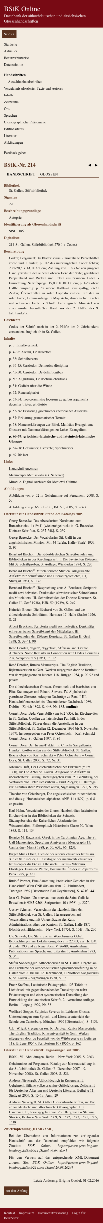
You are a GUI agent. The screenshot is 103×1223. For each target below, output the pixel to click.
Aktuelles (10, 51)
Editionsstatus (14, 128)
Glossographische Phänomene (25, 122)
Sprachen (10, 115)
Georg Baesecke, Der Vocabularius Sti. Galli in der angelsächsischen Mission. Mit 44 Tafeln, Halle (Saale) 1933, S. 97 (52, 542)
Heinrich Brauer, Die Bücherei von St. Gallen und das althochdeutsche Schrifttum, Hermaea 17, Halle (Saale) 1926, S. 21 (52, 614)
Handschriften (15, 74)
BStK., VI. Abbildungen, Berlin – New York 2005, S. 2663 (51, 1056)
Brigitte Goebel (70, 1180)
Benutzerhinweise (16, 57)
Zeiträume (11, 101)
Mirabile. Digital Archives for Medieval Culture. (43, 481)
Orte (7, 108)
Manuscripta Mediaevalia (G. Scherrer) (36, 475)
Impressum (26, 1212)
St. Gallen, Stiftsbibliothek (28, 190)
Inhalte (9, 95)
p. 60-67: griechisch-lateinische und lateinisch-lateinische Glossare (52, 439)
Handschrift (21, 174)
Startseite (10, 44)
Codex (71, 244)
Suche (9, 34)
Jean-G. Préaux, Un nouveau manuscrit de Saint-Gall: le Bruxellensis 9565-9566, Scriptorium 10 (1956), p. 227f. (49, 900)
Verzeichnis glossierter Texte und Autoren (33, 88)
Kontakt (9, 1212)
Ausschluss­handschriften (25, 81)
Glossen (49, 174)
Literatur (10, 135)
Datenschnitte (13, 64)
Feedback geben (15, 152)
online (71, 706)
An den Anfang (17, 1190)
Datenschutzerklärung (53, 1212)
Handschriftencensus (23, 468)
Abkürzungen (13, 142)
